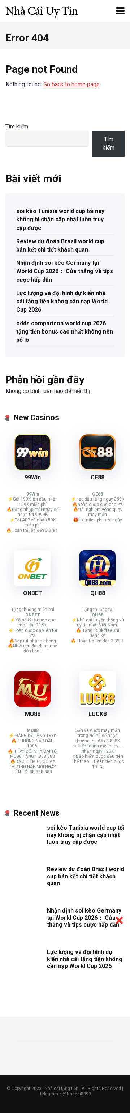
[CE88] (97, 468)
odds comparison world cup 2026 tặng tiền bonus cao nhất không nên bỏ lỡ (64, 331)
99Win (33, 477)
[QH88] (97, 584)
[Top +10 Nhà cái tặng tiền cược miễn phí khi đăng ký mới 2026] (41, 10)
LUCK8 (97, 714)
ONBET (32, 593)
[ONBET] (32, 584)
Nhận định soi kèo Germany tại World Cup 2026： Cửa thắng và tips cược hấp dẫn (64, 271)
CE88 (97, 477)
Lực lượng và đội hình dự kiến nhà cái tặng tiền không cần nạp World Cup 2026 (62, 301)
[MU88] (32, 705)
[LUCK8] (97, 705)
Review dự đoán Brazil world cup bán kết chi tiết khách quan (60, 245)
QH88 (97, 593)
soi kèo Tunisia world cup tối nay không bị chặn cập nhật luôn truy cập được (60, 219)
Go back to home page (71, 84)
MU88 (32, 714)
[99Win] (32, 468)
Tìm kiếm (16, 126)
